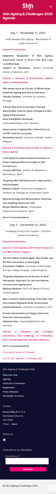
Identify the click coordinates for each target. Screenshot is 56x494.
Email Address (12, 456)
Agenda (7, 379)
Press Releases (10, 391)
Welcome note (10, 375)
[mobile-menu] (48, 6)
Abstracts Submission (14, 383)
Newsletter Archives (13, 396)
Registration (9, 387)
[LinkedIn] (4, 440)
